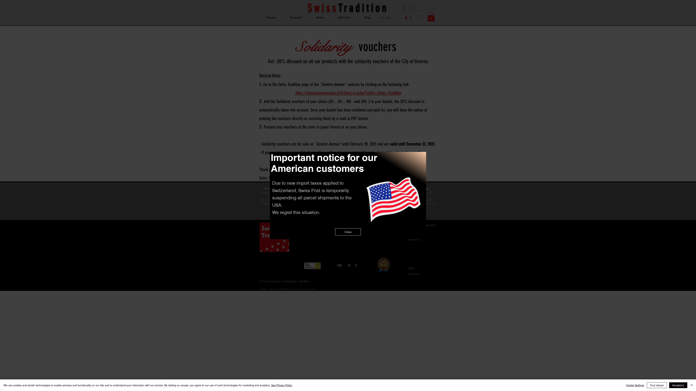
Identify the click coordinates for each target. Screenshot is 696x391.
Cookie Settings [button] (635, 385)
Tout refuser (657, 385)
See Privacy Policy (281, 385)
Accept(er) (678, 385)
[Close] (691, 385)
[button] (348, 232)
